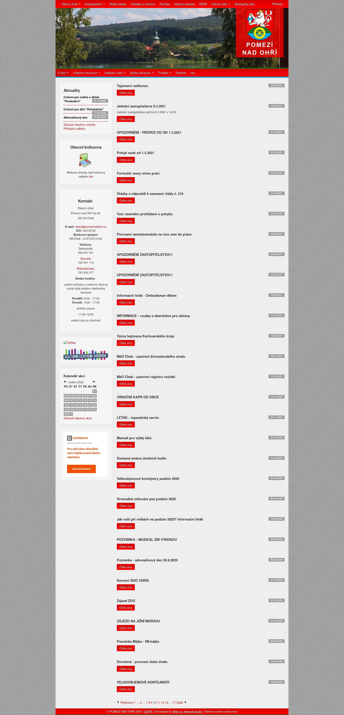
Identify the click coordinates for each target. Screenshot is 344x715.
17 (174, 702)
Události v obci (114, 73)
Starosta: (86, 258)
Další (180, 702)
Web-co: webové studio (187, 711)
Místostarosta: (86, 268)
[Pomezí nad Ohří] (259, 32)
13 (166, 702)
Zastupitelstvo (94, 4)
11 (158, 702)
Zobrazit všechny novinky (79, 125)
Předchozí (126, 702)
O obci (62, 73)
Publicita (181, 73)
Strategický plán (245, 4)
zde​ (91, 176)
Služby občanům (141, 73)
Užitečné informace (85, 73)
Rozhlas (165, 4)
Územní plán (219, 4)
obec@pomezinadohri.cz (91, 227)
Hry (193, 73)
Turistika (163, 73)
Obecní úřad (70, 4)
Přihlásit (277, 4)
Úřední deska (117, 4)
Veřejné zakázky (184, 4)
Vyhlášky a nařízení (143, 4)
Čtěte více (125, 93)
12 (162, 702)
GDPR (203, 4)
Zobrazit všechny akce (78, 418)
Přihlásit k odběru (74, 129)
